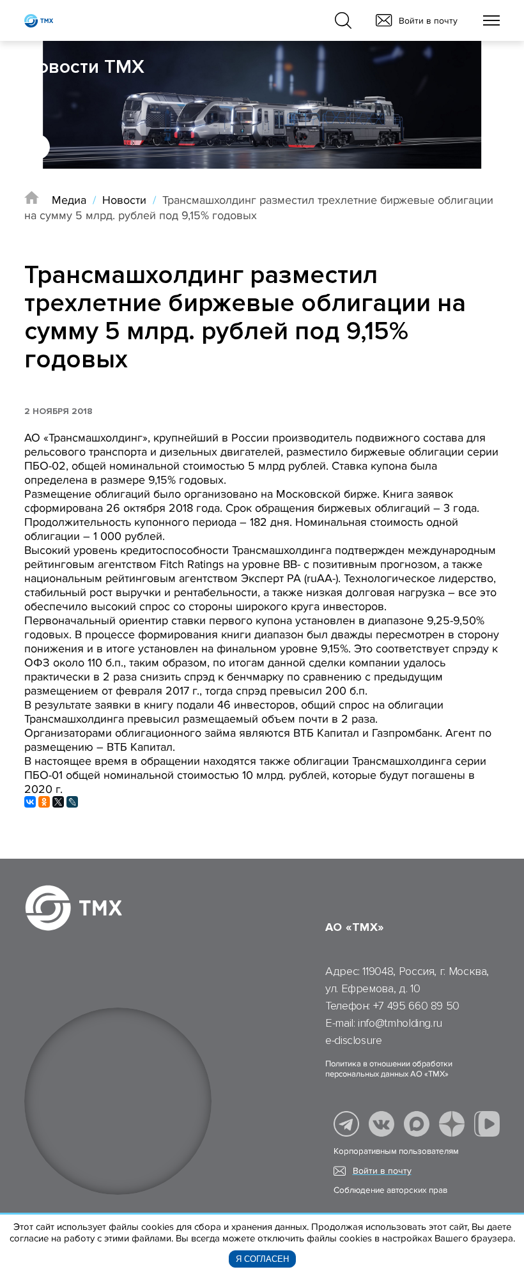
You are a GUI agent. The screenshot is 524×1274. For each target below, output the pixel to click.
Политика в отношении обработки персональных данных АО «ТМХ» (388, 1069)
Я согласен (262, 1259)
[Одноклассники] (44, 802)
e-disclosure (353, 1040)
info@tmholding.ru (400, 1023)
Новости (124, 200)
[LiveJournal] (72, 802)
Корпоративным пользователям (396, 1151)
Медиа (69, 200)
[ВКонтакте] (30, 802)
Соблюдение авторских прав (390, 1190)
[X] (58, 802)
